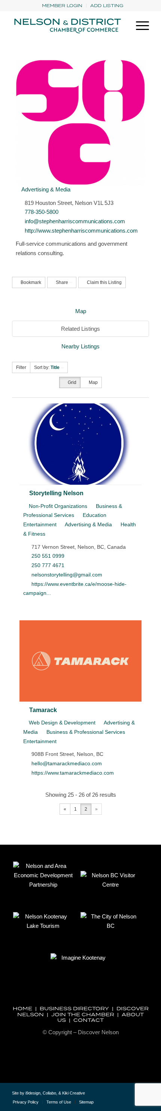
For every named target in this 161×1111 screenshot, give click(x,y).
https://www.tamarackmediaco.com (72, 773)
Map (80, 311)
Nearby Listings (80, 346)
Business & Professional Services (85, 732)
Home (22, 1008)
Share (62, 282)
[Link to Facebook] (132, 1096)
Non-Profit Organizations (57, 506)
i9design (32, 1093)
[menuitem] (62, 5)
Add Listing (106, 5)
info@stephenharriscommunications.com (75, 221)
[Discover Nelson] (66, 26)
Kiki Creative (73, 1093)
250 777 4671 (47, 565)
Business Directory (74, 1008)
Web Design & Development (61, 723)
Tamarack (43, 709)
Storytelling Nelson (56, 493)
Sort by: (47, 367)
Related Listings (80, 329)
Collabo (49, 1093)
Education (93, 515)
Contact (88, 1020)
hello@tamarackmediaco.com (66, 763)
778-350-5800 (41, 212)
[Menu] (138, 26)
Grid (71, 382)
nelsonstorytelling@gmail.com (66, 575)
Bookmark (30, 282)
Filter (21, 367)
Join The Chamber (82, 1014)
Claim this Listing (104, 282)
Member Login (62, 5)
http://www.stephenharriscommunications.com (81, 230)
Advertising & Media (45, 189)
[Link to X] (121, 1096)
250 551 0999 (47, 556)
